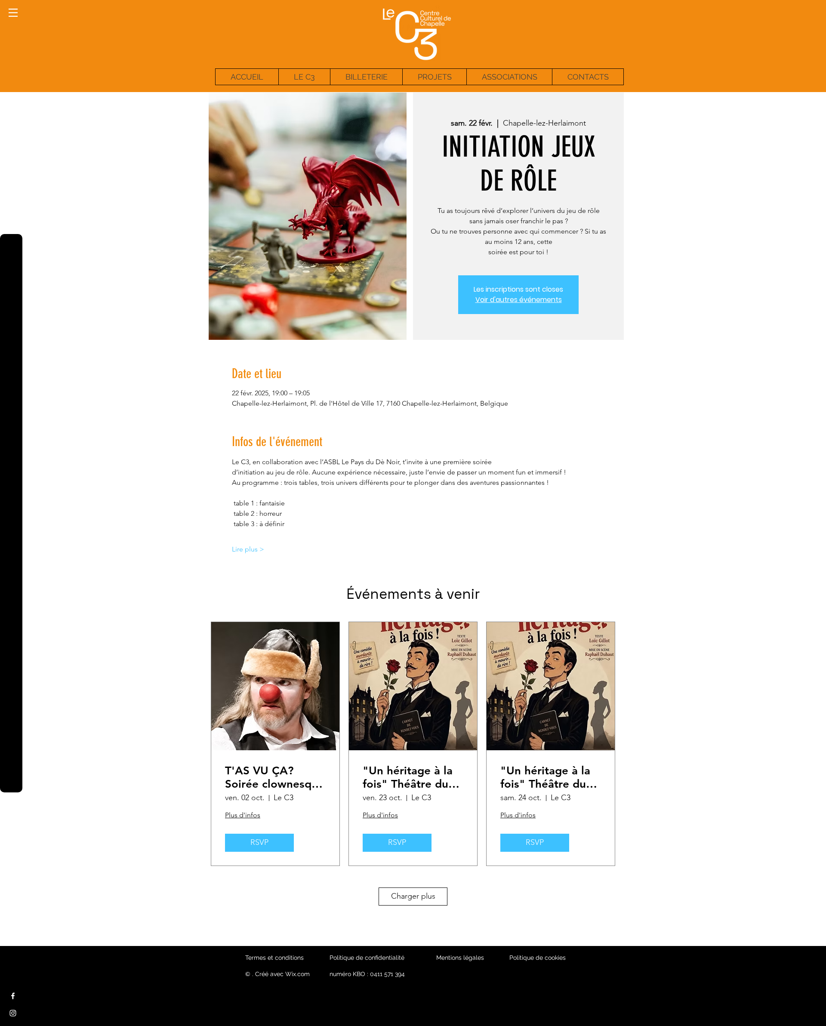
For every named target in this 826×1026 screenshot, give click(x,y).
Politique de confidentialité (367, 957)
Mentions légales (460, 957)
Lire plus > (248, 549)
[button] (13, 13)
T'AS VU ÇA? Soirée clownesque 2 (274, 777)
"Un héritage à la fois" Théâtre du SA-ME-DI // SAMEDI (545, 777)
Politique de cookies (537, 957)
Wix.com (297, 974)
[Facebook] (13, 996)
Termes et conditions (274, 957)
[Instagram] (13, 1013)
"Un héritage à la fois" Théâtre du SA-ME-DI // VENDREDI (408, 777)
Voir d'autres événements (518, 300)
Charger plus (413, 896)
